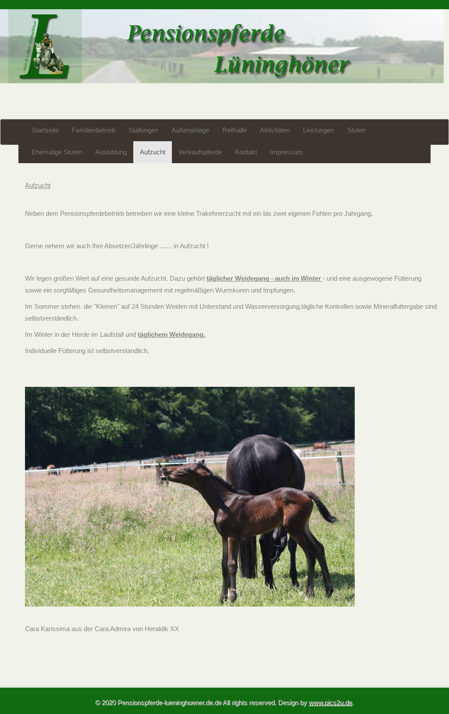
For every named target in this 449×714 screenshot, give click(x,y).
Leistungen (318, 130)
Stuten (356, 130)
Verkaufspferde (200, 152)
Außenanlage (190, 130)
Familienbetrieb (93, 130)
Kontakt (246, 152)
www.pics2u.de (330, 702)
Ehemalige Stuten (57, 152)
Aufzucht (152, 152)
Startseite (45, 130)
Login (7, 4)
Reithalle (234, 130)
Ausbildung (111, 152)
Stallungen (143, 130)
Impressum (286, 152)
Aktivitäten (275, 130)
